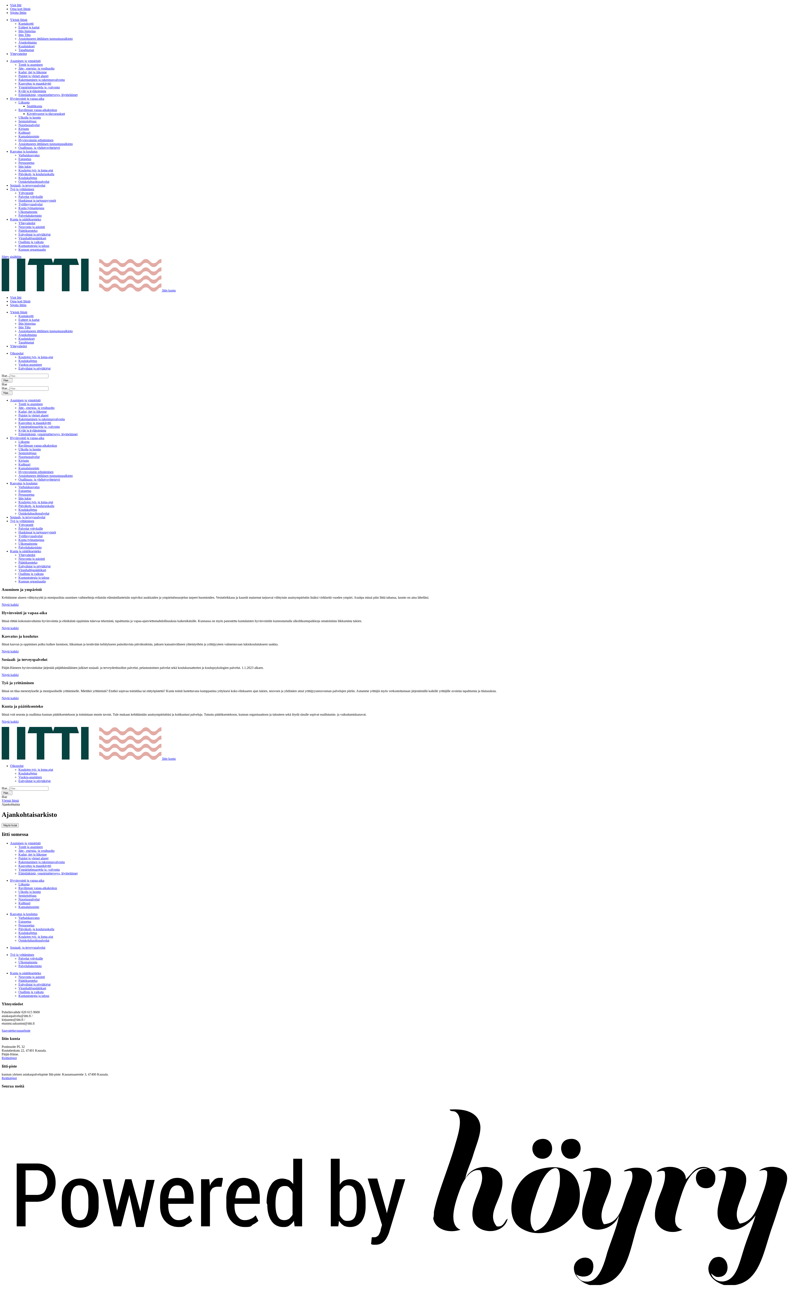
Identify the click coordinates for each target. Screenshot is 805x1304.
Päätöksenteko (28, 230)
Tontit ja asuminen (30, 64)
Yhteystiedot (18, 54)
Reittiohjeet (9, 1058)
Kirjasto (23, 129)
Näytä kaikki (10, 604)
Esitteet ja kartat (28, 27)
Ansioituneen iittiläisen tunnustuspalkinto (45, 38)
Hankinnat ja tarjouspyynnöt (37, 200)
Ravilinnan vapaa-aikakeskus (37, 110)
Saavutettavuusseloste (16, 1030)
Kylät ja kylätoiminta (32, 91)
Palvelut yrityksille (30, 197)
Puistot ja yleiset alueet (33, 76)
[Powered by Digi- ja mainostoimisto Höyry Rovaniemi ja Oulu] (402, 1300)
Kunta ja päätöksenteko (25, 219)
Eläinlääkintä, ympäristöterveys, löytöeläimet (48, 95)
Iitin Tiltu (24, 35)
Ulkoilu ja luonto (29, 117)
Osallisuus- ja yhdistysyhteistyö (39, 147)
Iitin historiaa (27, 31)
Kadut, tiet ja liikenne (32, 72)
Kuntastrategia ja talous (33, 246)
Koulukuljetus (27, 178)
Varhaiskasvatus (29, 155)
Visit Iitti (15, 5)
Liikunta (24, 102)
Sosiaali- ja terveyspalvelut (27, 185)
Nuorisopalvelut (29, 125)
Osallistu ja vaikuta (31, 242)
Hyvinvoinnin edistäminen (35, 140)
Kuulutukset (26, 46)
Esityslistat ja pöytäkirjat (34, 234)
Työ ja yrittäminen (22, 189)
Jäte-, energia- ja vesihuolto (36, 68)
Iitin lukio (24, 166)
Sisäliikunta (34, 106)
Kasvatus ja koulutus (24, 151)
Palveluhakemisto (30, 215)
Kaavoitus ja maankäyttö (34, 83)
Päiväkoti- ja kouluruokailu (36, 174)
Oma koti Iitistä (20, 9)
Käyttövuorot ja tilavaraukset (46, 113)
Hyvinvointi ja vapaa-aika (27, 98)
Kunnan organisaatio (32, 249)
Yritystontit (25, 193)
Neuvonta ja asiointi (31, 227)
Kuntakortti (26, 23)
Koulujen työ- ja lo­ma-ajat (35, 170)
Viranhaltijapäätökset (32, 238)
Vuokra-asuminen (30, 364)
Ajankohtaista (27, 42)
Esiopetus (24, 159)
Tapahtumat (26, 50)
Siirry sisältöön (11, 256)
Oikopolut (16, 353)
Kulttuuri (24, 132)
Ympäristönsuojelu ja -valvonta (39, 87)
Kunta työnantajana (31, 208)
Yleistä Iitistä (18, 20)
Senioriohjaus (27, 121)
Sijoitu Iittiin (18, 12)
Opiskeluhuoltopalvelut (33, 181)
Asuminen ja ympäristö (25, 61)
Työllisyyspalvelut (30, 204)
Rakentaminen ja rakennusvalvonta (41, 80)
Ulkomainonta (27, 212)
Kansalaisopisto (28, 136)
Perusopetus (26, 163)
